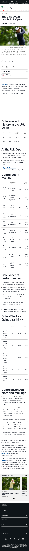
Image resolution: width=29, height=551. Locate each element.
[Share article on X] (2, 67)
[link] (4, 2)
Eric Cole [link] (4, 84)
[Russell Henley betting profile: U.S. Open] (11, 483)
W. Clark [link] (7, 10)
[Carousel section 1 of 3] (13, 498)
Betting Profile (5, 496)
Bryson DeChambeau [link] (9, 168)
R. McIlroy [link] (25, 10)
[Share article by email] (13, 67)
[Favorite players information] (27, 71)
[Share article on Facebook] (6, 67)
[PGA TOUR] (4, 504)
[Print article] (10, 67)
